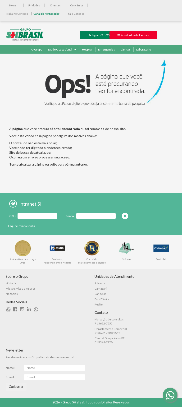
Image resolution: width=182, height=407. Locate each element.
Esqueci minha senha (21, 226)
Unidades (34, 5)
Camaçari (101, 288)
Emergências (106, 49)
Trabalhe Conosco (17, 13)
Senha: (70, 216)
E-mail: (10, 377)
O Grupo (36, 49)
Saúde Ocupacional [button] (60, 49)
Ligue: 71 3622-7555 (104, 35)
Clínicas (126, 49)
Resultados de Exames (134, 35)
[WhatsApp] (170, 395)
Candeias (100, 294)
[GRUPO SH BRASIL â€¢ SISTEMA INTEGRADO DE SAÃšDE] (24, 34)
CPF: (12, 216)
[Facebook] (16, 310)
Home (12, 5)
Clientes (55, 5)
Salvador (100, 283)
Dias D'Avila (102, 299)
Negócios (12, 294)
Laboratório (143, 49)
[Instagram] (23, 310)
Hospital (87, 49)
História (11, 283)
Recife (99, 304)
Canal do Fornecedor (46, 13)
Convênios (76, 5)
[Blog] (9, 310)
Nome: (10, 368)
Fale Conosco (76, 13)
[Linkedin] (30, 310)
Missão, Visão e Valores (21, 288)
